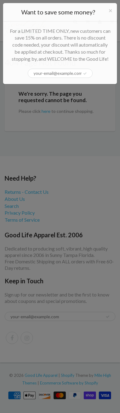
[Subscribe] (85, 73)
